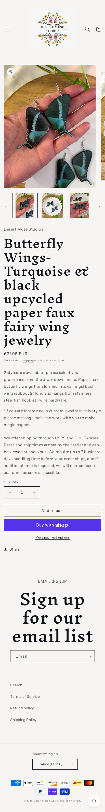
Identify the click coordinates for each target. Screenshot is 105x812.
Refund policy (22, 708)
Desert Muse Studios (46, 800)
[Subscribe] (89, 656)
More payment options (52, 537)
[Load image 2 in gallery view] (52, 205)
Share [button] (15, 549)
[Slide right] (99, 206)
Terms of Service (25, 696)
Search (16, 685)
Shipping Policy (23, 719)
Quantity (11, 482)
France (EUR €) (50, 764)
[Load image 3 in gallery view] (79, 205)
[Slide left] (5, 206)
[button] (6, 29)
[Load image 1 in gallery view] (24, 205)
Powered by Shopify (70, 800)
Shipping (28, 360)
